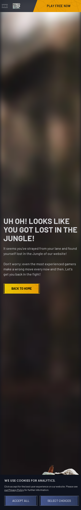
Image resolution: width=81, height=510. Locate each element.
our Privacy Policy (14, 489)
